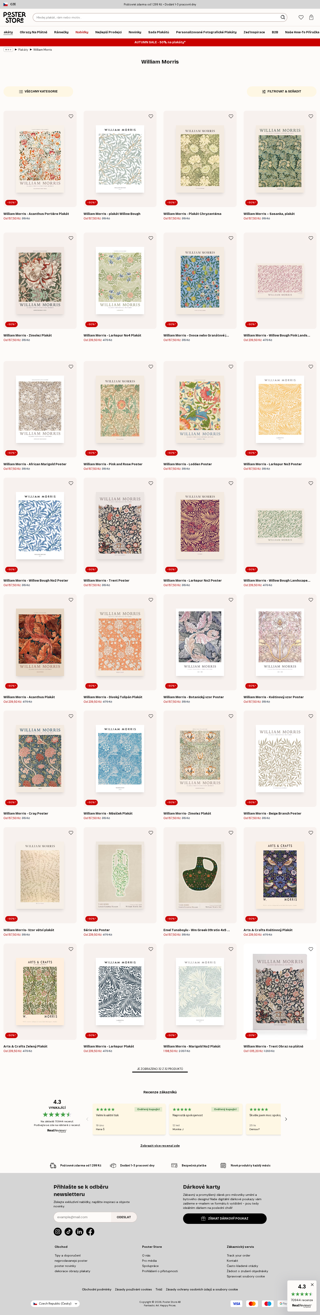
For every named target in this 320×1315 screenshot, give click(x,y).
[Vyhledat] (283, 17)
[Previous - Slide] (87, 1119)
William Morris (42, 50)
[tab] (301, 17)
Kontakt (232, 1261)
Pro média (149, 1261)
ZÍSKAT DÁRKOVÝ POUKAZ (228, 1218)
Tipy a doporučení (68, 1255)
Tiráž (158, 1289)
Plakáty (23, 50)
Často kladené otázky (242, 1266)
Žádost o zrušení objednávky (247, 1271)
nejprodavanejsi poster (71, 1261)
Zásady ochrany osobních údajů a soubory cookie (202, 1289)
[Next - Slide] (286, 1119)
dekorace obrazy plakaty (72, 1271)
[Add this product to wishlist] (71, 116)
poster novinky (65, 1266)
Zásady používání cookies (133, 1289)
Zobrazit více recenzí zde (160, 1146)
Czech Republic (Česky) (55, 1303)
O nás (146, 1255)
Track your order (238, 1255)
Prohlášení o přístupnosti (160, 1271)
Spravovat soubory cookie (246, 1276)
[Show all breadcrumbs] (8, 49)
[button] (302, 1296)
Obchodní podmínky (96, 1289)
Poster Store (170, 1301)
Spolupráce (150, 1266)
